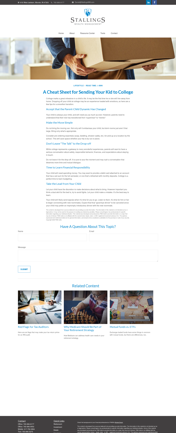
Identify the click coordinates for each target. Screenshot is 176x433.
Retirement (58, 424)
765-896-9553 (28, 426)
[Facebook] (154, 2)
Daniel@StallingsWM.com (84, 2)
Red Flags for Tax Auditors (33, 326)
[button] (61, 33)
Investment (58, 427)
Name (20, 231)
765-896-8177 (59, 2)
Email (91, 231)
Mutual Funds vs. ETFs (123, 326)
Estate (56, 430)
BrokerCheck (119, 422)
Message (22, 247)
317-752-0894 (29, 429)
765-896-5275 (27, 431)
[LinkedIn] (148, 2)
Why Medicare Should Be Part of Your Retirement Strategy (82, 328)
